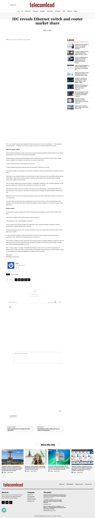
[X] (18, 267)
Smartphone (46, 510)
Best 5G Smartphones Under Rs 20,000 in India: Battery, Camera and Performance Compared (81, 94)
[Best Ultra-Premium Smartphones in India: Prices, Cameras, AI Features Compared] (70, 100)
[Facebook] (16, 267)
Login (59, 302)
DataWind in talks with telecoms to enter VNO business (49, 429)
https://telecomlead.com (20, 265)
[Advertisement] (78, 120)
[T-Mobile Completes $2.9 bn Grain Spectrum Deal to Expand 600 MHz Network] (70, 53)
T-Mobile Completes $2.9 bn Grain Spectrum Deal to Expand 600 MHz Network (81, 53)
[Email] (28, 279)
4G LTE (44, 497)
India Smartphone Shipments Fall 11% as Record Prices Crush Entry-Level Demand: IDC (82, 67)
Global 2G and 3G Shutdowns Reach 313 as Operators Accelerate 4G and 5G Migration (82, 46)
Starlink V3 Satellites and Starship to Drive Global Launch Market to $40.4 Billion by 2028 (81, 80)
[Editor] (11, 265)
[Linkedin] (19, 279)
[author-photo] (2, 472)
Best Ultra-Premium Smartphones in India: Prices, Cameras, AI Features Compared (81, 100)
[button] (13, 4)
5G (44, 504)
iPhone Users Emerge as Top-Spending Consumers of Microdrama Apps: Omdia (82, 74)
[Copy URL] (16, 279)
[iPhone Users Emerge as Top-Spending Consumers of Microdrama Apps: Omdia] (70, 74)
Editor (17, 263)
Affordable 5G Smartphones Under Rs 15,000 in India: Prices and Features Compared (81, 87)
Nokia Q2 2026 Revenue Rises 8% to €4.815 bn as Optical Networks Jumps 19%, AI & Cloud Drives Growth (58, 468)
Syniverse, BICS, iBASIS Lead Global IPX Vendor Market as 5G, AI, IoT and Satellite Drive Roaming (35, 468)
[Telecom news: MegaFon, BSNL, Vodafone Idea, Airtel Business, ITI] (70, 107)
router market (14, 274)
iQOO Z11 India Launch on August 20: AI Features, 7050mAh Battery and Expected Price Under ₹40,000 (81, 60)
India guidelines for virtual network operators (18, 429)
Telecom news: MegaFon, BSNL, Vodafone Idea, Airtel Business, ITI (81, 107)
